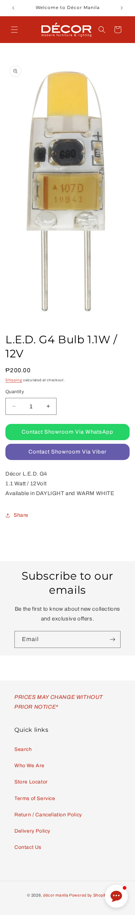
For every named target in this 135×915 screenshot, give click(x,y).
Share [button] (21, 515)
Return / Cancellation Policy (48, 814)
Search (23, 749)
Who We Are (29, 765)
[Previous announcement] (13, 8)
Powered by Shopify (88, 895)
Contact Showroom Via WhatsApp (67, 432)
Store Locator (31, 782)
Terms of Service (34, 798)
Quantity (14, 391)
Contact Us (27, 847)
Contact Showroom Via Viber (67, 452)
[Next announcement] (122, 8)
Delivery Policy (32, 831)
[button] (14, 30)
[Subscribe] (112, 639)
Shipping (13, 380)
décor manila (55, 895)
